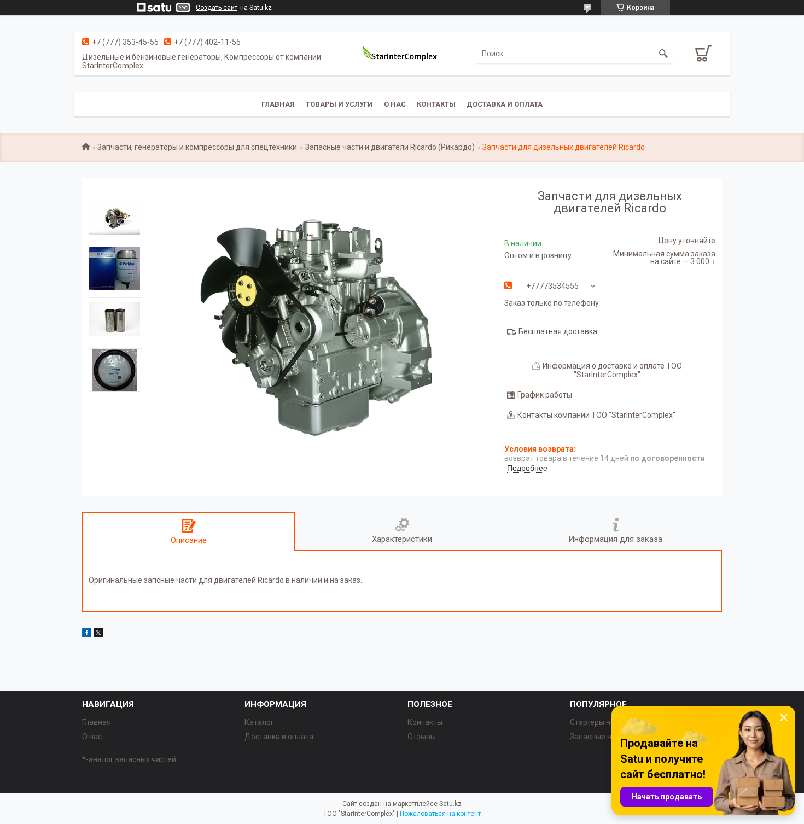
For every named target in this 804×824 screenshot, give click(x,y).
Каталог (259, 722)
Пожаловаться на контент (440, 813)
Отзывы (421, 736)
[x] (98, 634)
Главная (278, 104)
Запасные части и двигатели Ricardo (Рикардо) (390, 147)
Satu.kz (450, 804)
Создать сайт (216, 7)
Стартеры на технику (607, 722)
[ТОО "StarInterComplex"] (402, 53)
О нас (395, 104)
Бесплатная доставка (557, 331)
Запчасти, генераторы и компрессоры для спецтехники (197, 147)
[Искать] (663, 53)
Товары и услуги (339, 104)
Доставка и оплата (505, 104)
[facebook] (86, 634)
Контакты (436, 104)
